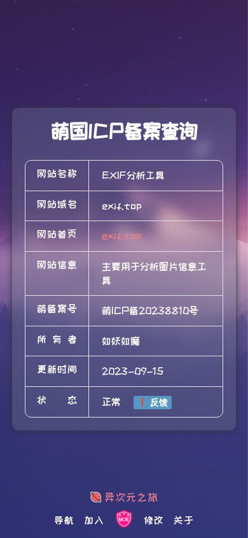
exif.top (122, 236)
